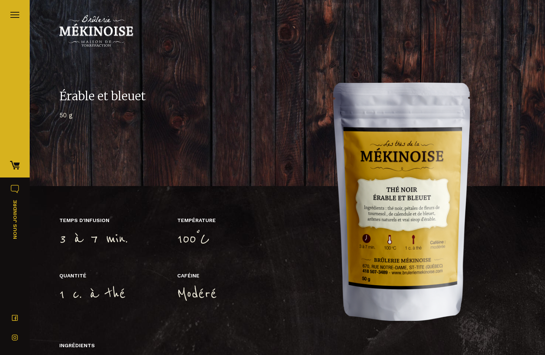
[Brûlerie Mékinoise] (96, 31)
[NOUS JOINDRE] (15, 185)
